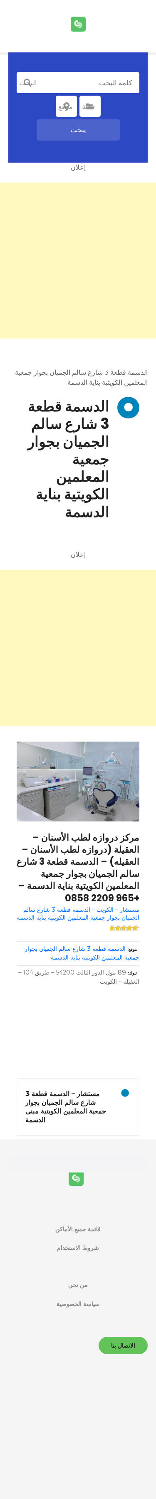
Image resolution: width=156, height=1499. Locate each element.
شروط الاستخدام (78, 1248)
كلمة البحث (27, 83)
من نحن (78, 1285)
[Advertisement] (78, 261)
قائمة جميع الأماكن (78, 1229)
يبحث (78, 130)
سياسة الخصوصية (78, 1304)
